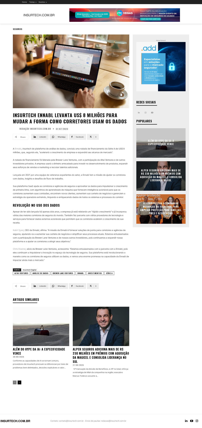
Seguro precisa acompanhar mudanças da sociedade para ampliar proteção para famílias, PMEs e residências (161, 208)
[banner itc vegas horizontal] (124, 15)
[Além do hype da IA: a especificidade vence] (41, 326)
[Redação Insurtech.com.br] (16, 129)
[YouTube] (191, 420)
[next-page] (19, 382)
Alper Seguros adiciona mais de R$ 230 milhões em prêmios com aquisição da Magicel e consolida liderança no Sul (101, 355)
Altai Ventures (21, 273)
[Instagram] (145, 112)
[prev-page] (15, 382)
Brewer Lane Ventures (63, 273)
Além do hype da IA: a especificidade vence (39, 351)
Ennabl (18, 148)
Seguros (17, 29)
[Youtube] (152, 112)
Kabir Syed (18, 230)
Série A (109, 273)
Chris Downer (19, 249)
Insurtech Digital (29, 270)
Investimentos (95, 273)
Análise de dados (41, 273)
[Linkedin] (139, 112)
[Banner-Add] (161, 66)
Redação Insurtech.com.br (35, 129)
